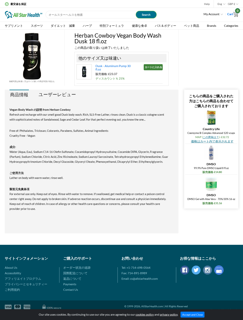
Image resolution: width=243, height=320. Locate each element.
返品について (72, 278)
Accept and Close (192, 314)
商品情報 (19, 94)
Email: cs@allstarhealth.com (140, 278)
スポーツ (37, 25)
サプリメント (14, 25)
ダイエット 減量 (63, 25)
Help (207, 4)
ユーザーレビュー (57, 94)
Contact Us (70, 289)
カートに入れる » (154, 67)
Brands (211, 25)
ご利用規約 (12, 289)
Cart (232, 14)
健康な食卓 (139, 25)
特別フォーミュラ (112, 25)
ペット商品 (191, 25)
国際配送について (75, 273)
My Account (211, 14)
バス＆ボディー (165, 25)
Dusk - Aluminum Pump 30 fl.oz (113, 67)
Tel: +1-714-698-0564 (136, 267)
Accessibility (13, 273)
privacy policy (169, 314)
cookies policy (145, 314)
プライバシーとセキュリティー (26, 284)
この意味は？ (211, 137)
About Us (11, 267)
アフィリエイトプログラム (23, 278)
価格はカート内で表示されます (212, 141)
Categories (231, 25)
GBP (231, 4)
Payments (69, 284)
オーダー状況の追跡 (77, 267)
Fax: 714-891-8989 (134, 273)
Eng (220, 4)
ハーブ (87, 25)
